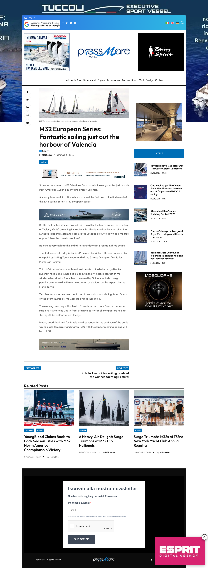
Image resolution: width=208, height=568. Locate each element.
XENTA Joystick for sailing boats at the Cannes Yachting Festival (105, 375)
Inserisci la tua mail (79, 502)
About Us (39, 559)
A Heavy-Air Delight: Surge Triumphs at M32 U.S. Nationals (101, 441)
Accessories (113, 80)
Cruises (159, 80)
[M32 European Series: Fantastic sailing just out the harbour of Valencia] (27, 107)
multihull (29, 430)
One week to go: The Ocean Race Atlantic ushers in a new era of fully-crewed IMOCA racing (166, 190)
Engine (101, 80)
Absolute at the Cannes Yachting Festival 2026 (163, 213)
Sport (134, 80)
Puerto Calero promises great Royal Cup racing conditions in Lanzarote (166, 234)
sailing (43, 162)
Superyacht (89, 80)
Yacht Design (146, 80)
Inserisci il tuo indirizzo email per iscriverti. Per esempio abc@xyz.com (97, 516)
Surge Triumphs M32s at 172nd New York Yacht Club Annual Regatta (158, 441)
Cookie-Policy (54, 559)
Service (126, 80)
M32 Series (47, 155)
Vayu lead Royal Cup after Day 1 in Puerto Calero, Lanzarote (166, 167)
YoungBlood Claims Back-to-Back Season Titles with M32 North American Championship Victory (48, 443)
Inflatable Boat (74, 80)
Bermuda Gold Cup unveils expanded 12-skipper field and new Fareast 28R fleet (166, 255)
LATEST (159, 153)
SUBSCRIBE (81, 539)
